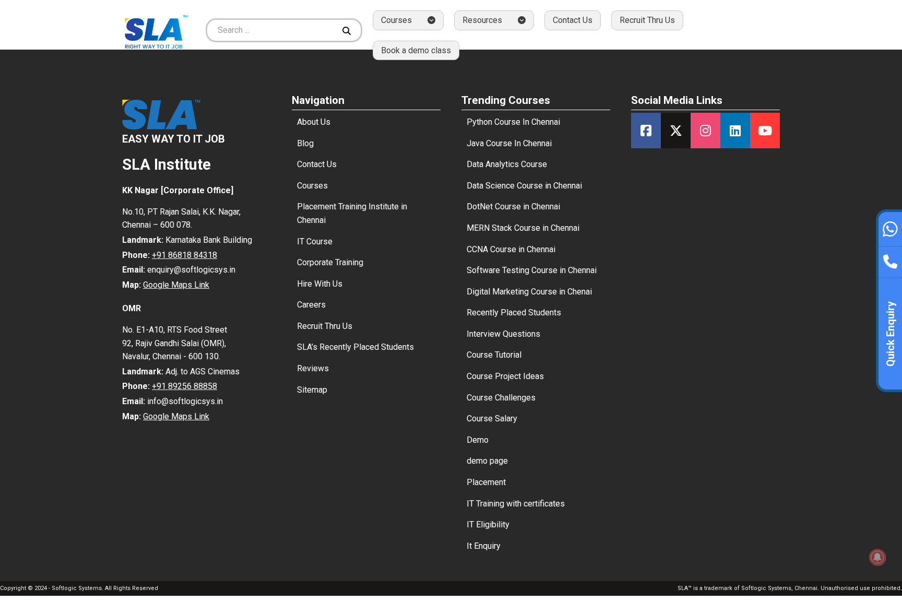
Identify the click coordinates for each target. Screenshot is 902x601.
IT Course (315, 241)
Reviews (313, 368)
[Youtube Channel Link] (765, 130)
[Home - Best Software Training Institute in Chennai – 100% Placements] (156, 30)
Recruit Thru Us (647, 20)
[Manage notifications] (877, 557)
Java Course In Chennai (509, 143)
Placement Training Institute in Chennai (352, 213)
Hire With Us (319, 284)
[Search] (348, 30)
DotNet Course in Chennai (513, 206)
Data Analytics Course (507, 164)
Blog (305, 143)
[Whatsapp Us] (890, 228)
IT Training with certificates (516, 504)
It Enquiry (484, 546)
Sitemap (312, 390)
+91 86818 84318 (184, 255)
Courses (312, 186)
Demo (478, 440)
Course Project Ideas (505, 376)
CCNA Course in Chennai (511, 249)
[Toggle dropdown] (431, 20)
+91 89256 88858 (184, 386)
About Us (313, 122)
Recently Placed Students (514, 312)
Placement (486, 482)
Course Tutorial (494, 355)
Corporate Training (330, 262)
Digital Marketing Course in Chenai (529, 292)
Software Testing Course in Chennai (532, 270)
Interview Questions (503, 334)
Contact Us (572, 20)
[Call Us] (890, 259)
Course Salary (492, 418)
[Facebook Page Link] (646, 130)
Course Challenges (501, 398)
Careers (311, 305)
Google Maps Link (176, 285)
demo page (487, 461)
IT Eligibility (488, 524)
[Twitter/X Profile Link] (676, 130)
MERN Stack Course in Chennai (523, 228)
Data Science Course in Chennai (524, 186)
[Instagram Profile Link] (705, 130)
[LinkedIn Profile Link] (735, 130)
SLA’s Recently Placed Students (355, 347)
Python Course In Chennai (513, 122)
